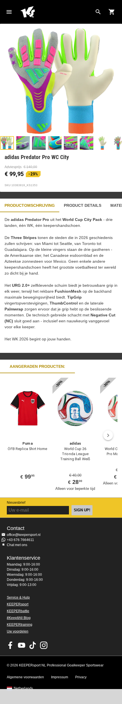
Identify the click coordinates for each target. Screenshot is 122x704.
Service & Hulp (18, 597)
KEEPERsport (17, 604)
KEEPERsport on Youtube (21, 645)
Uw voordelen (17, 631)
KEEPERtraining (19, 625)
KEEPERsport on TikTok (32, 645)
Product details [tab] (82, 205)
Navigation (9, 12)
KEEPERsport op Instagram (43, 645)
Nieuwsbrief (16, 503)
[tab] (7, 143)
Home (56, 12)
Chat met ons (17, 545)
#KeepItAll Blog (19, 618)
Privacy (81, 677)
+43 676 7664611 (20, 540)
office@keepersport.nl (24, 535)
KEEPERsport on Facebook (10, 645)
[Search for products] (98, 12)
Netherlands (23, 688)
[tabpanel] (61, 282)
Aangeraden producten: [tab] (37, 366)
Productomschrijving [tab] (30, 205)
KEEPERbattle (18, 611)
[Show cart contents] (111, 12)
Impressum (59, 677)
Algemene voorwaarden (25, 677)
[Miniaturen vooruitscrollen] (115, 143)
